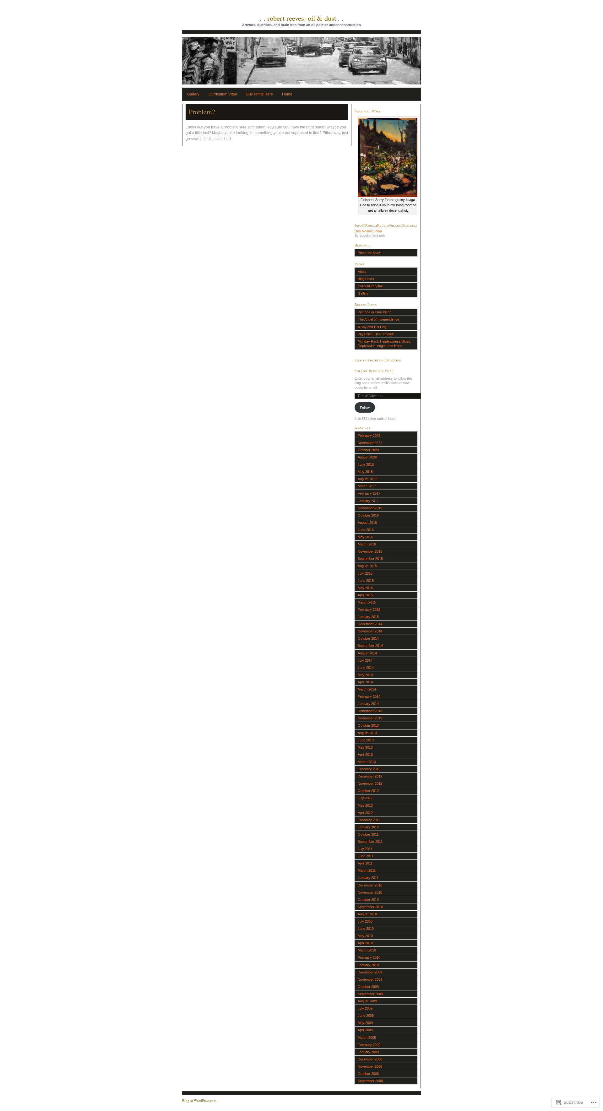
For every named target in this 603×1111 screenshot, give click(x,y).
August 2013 (367, 733)
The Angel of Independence (378, 319)
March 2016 (367, 544)
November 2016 (370, 508)
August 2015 (367, 566)
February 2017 (369, 493)
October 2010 (368, 900)
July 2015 (365, 573)
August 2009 (367, 1001)
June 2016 (366, 530)
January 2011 (368, 878)
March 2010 (367, 950)
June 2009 (366, 1015)
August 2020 (367, 457)
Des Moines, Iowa (368, 231)
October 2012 (368, 791)
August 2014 (367, 653)
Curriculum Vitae (223, 94)
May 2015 (365, 588)
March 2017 (367, 486)
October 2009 (368, 987)
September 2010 (370, 907)
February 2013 (369, 769)
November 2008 (370, 1066)
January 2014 (368, 704)
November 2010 (370, 892)
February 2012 (369, 820)
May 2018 (365, 472)
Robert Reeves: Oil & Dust (301, 18)
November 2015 (370, 551)
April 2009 (365, 1030)
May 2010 (365, 936)
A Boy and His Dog (372, 327)
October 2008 (368, 1074)
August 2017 (367, 479)
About (362, 272)
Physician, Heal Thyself (376, 334)
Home (287, 94)
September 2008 (370, 1081)
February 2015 (369, 609)
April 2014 (365, 682)
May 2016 (365, 537)
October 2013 (368, 725)
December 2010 (370, 885)
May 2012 (365, 805)
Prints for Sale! (369, 253)
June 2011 (365, 856)
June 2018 (366, 464)
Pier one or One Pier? (374, 312)
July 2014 (365, 660)
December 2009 (370, 972)
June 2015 (366, 581)
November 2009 (370, 979)
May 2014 (365, 675)
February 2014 (369, 696)
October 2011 (368, 834)
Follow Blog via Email (374, 370)
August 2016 (367, 522)
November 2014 (370, 631)
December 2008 (370, 1059)
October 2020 (368, 450)
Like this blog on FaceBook (378, 359)
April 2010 (365, 943)
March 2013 (367, 762)
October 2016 (368, 515)
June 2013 (366, 740)
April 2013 (365, 754)
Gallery (193, 94)
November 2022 (370, 443)
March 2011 (367, 870)
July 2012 (365, 798)
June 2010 (366, 928)
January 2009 (368, 1052)
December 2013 (370, 711)
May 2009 (365, 1023)
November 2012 (370, 783)
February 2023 (369, 435)
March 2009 (367, 1037)
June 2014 (366, 667)
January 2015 (368, 617)
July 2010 (365, 921)
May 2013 (365, 747)
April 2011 (365, 863)
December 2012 (370, 776)
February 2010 (369, 957)
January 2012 (368, 827)
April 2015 (365, 595)
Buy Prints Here (259, 94)
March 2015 (367, 602)
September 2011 (370, 841)
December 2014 (370, 624)
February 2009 (369, 1045)
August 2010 (367, 914)
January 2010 (368, 965)
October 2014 (368, 638)
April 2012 (365, 813)
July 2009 (365, 1008)
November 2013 (370, 718)
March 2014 (367, 689)
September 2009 (370, 994)
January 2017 (368, 501)
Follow (365, 407)
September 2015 (370, 559)
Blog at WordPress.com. (199, 1100)
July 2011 (365, 849)
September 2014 (370, 646)
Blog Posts (366, 279)
